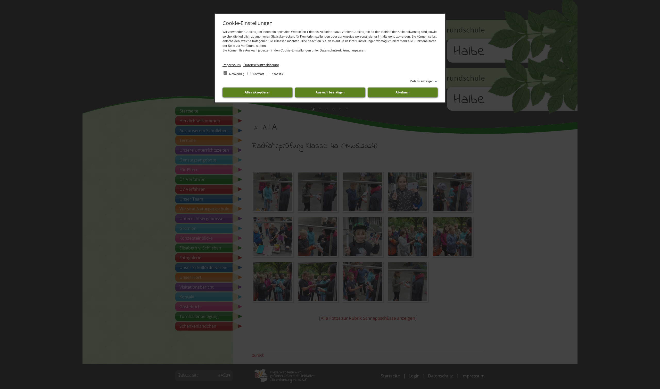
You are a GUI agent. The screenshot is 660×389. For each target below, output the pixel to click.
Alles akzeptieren (257, 92)
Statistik (277, 74)
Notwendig (236, 74)
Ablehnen (402, 92)
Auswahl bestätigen (330, 92)
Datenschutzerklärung (261, 65)
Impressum (231, 65)
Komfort (258, 74)
